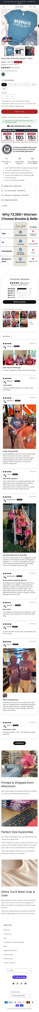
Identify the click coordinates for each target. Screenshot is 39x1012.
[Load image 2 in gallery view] (19, 51)
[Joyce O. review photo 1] (19, 357)
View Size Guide (9, 80)
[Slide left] (2, 52)
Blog (5, 946)
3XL (4, 89)
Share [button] (5, 206)
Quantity (4, 93)
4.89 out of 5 (24, 283)
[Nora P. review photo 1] (19, 670)
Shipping (3, 64)
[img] (7, 344)
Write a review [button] (19, 302)
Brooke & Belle (16, 1008)
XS (4, 85)
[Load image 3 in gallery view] (29, 51)
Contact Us (7, 934)
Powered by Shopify (25, 1008)
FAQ (5, 938)
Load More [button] (19, 743)
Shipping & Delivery (10, 950)
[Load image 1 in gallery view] (9, 51)
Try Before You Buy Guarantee (14, 942)
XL (27, 85)
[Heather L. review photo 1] (19, 426)
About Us (7, 930)
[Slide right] (37, 52)
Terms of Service (9, 963)
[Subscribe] (30, 971)
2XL (34, 85)
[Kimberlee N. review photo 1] (19, 528)
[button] (4, 7)
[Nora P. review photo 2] (5, 695)
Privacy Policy (8, 955)
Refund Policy (8, 959)
